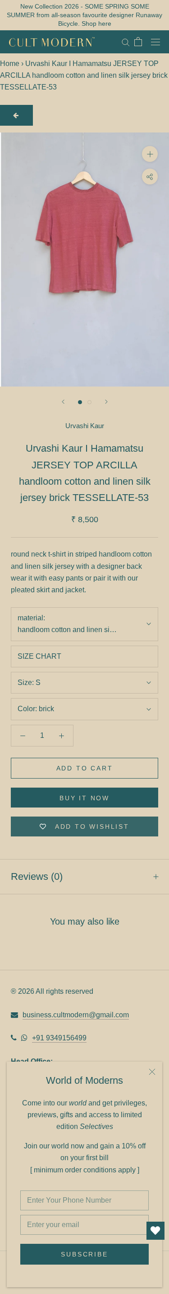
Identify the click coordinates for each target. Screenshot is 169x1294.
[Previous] (63, 402)
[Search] (126, 42)
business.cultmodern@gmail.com (76, 1015)
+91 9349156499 (59, 1038)
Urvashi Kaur (84, 426)
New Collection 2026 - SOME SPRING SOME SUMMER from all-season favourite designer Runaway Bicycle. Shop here (84, 15)
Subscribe (84, 1254)
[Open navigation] (155, 41)
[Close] (152, 1071)
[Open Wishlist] (155, 1231)
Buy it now (84, 798)
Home (9, 63)
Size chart (39, 656)
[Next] (106, 402)
